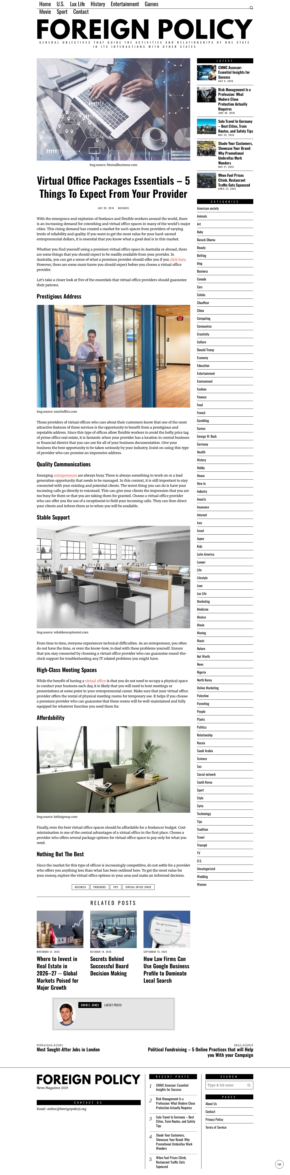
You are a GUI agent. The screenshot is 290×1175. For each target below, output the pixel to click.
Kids (199, 546)
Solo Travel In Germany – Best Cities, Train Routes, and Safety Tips (235, 126)
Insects (201, 499)
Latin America (205, 554)
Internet (202, 514)
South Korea (204, 782)
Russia (201, 742)
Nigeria (201, 672)
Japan (200, 538)
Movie (200, 624)
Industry (202, 491)
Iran (199, 522)
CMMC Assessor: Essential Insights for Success (234, 72)
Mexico (201, 617)
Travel (200, 837)
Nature (201, 648)
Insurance (203, 507)
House (201, 475)
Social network (206, 774)
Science (202, 758)
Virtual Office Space (138, 887)
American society (208, 208)
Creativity (203, 334)
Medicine (202, 609)
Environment (205, 381)
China (200, 310)
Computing (203, 318)
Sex (199, 766)
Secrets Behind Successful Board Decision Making (109, 966)
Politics (202, 727)
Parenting (203, 703)
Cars (200, 286)
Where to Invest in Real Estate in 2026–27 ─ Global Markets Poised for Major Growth (58, 973)
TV (198, 852)
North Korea (204, 679)
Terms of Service (216, 1127)
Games (201, 428)
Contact (210, 1111)
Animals (202, 216)
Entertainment (206, 373)
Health (201, 451)
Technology (204, 813)
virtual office (95, 681)
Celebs (201, 294)
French (201, 412)
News (200, 664)
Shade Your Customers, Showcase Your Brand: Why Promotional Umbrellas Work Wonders (235, 153)
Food (200, 404)
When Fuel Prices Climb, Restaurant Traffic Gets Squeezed (234, 180)
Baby (200, 231)
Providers (99, 887)
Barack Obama (206, 239)
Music (200, 640)
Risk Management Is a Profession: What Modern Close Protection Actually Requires (234, 99)
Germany (202, 444)
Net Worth (203, 656)
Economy (202, 357)
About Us (211, 1103)
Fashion (201, 389)
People (201, 711)
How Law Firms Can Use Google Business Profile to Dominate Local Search (166, 969)
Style (200, 797)
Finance (202, 396)
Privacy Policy (214, 1119)
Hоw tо (201, 483)
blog (199, 263)
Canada (201, 279)
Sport (200, 790)
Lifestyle (202, 577)
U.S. (199, 860)
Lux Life (202, 593)
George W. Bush (207, 436)
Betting (201, 255)
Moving (201, 632)
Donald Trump (205, 349)
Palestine (203, 695)
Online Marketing (208, 687)
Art (199, 224)
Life (199, 569)
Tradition (202, 829)
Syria (200, 805)
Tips (115, 887)
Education (203, 365)
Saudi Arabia (205, 750)
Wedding (202, 876)
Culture (201, 341)
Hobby (201, 467)
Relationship (205, 735)
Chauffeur (203, 302)
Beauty (201, 247)
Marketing (203, 601)
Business (123, 208)
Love (200, 585)
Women (201, 884)
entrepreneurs (65, 475)
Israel (200, 530)
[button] (249, 1085)
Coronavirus (204, 326)
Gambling (203, 420)
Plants (201, 719)
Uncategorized (206, 868)
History (201, 459)
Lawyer (201, 562)
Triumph (202, 845)
